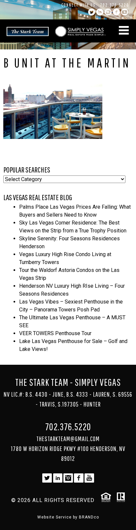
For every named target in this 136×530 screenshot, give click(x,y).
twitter (91, 12)
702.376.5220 (114, 5)
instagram (108, 12)
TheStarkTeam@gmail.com (68, 438)
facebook (116, 12)
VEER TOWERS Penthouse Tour (55, 333)
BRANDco (89, 517)
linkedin (99, 12)
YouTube (124, 12)
